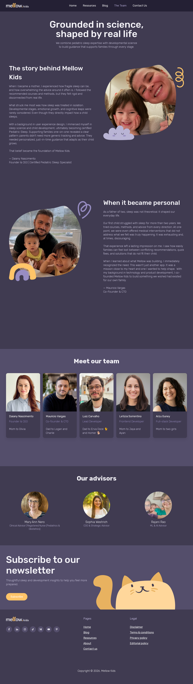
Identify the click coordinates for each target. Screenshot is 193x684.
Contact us (90, 648)
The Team (120, 5)
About (87, 643)
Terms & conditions (142, 632)
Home (73, 5)
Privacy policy (138, 638)
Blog (105, 5)
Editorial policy (139, 643)
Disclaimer (136, 627)
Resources (89, 5)
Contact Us (140, 5)
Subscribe (17, 596)
